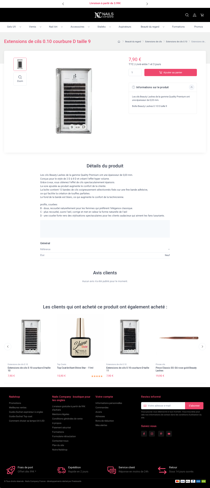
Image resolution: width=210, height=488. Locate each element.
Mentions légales (60, 414)
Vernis (32, 26)
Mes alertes (101, 425)
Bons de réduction (104, 420)
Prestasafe (76, 481)
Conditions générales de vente (67, 418)
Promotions (15, 403)
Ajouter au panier (172, 72)
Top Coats (61, 364)
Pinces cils (160, 364)
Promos (198, 26)
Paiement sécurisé (61, 427)
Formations (178, 26)
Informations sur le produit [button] (152, 87)
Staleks (101, 26)
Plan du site (58, 445)
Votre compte (104, 396)
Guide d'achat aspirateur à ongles (26, 412)
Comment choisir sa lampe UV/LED (26, 420)
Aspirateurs (125, 26)
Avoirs (98, 412)
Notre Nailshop (59, 449)
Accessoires (77, 26)
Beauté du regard (150, 26)
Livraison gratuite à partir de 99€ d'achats (68, 408)
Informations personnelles (108, 403)
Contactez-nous (60, 440)
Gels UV (11, 26)
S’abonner (194, 405)
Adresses (100, 416)
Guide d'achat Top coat (20, 416)
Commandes (101, 407)
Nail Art (53, 26)
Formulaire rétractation (64, 436)
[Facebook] (144, 434)
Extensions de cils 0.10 (18, 364)
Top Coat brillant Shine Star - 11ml (75, 367)
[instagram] (152, 434)
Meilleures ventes (17, 407)
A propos (56, 423)
